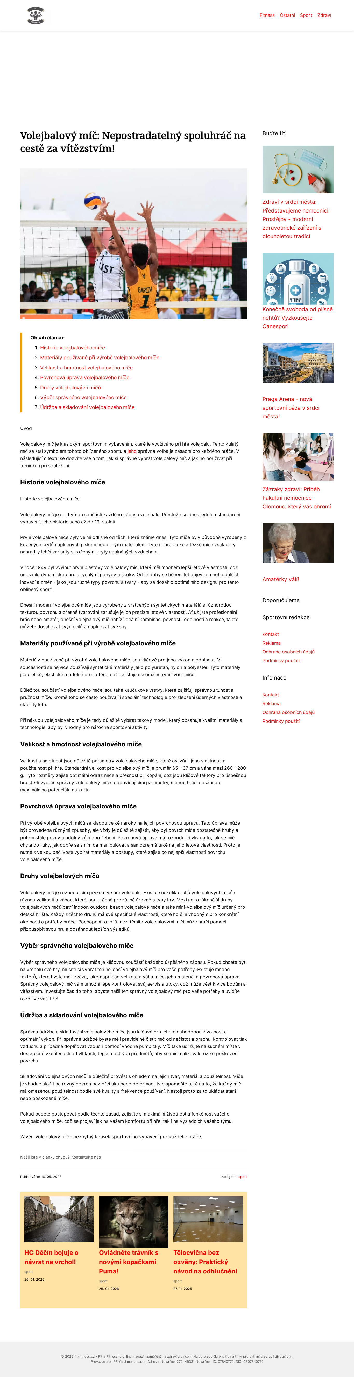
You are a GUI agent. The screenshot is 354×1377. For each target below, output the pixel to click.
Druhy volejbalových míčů (70, 387)
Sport (306, 15)
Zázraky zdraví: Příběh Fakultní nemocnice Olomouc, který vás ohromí (297, 498)
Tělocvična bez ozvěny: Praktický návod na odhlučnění (205, 1262)
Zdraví (324, 15)
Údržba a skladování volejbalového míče (87, 407)
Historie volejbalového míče (72, 348)
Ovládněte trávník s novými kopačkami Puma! (128, 1262)
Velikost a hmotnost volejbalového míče (86, 368)
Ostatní (287, 15)
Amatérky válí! (281, 579)
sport (242, 1177)
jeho (132, 451)
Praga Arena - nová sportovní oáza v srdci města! (291, 408)
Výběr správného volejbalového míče (83, 397)
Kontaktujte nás (86, 1157)
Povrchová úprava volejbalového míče (84, 377)
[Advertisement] (177, 69)
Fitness (267, 15)
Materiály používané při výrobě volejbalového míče (99, 357)
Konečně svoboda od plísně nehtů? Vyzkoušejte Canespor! (298, 318)
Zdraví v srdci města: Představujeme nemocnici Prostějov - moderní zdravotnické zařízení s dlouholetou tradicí (295, 219)
